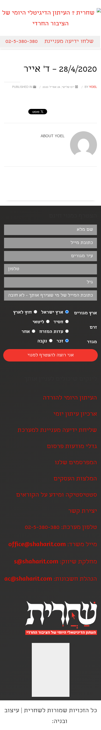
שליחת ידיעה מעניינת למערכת (57, 430)
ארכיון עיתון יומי (75, 414)
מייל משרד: (52, 545)
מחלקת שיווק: (55, 562)
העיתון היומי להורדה (70, 398)
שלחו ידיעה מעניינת (68, 42)
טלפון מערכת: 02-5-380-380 (61, 527)
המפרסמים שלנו (76, 463)
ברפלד (42, 721)
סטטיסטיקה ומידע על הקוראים (56, 495)
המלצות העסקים (75, 479)
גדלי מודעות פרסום (72, 446)
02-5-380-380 (21, 42)
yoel (90, 87)
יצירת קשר (82, 511)
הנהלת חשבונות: (50, 579)
